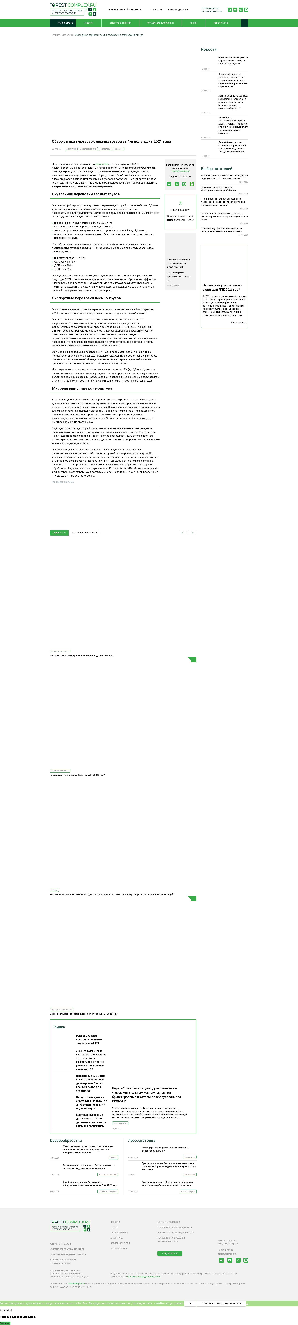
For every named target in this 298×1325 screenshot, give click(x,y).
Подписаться (169, 1253)
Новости (88, 23)
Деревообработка (66, 1140)
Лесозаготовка (141, 1140)
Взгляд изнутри (188, 1191)
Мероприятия (220, 23)
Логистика (105, 149)
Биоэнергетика (120, 1123)
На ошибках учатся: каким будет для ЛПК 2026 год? (77, 775)
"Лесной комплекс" (180, 171)
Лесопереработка (88, 149)
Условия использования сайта (67, 1249)
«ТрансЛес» (102, 164)
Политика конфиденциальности (68, 1254)
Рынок (193, 23)
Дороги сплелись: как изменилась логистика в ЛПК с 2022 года (83, 1014)
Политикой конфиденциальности (143, 1276)
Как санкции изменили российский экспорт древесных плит (81, 655)
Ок (190, 1303)
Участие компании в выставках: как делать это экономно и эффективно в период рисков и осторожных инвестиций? (112, 894)
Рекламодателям (178, 9)
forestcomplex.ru (76, 1283)
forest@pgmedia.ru (227, 1254)
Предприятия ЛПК (120, 1243)
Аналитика (71, 149)
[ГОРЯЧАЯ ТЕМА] (123, 712)
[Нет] (247, 1304)
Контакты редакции (61, 1244)
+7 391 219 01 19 (225, 1250)
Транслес (118, 149)
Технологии (190, 1157)
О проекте (156, 9)
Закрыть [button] (5, 1323)
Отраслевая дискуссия (160, 23)
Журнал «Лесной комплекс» (125, 9)
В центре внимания (120, 23)
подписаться (59, 533)
